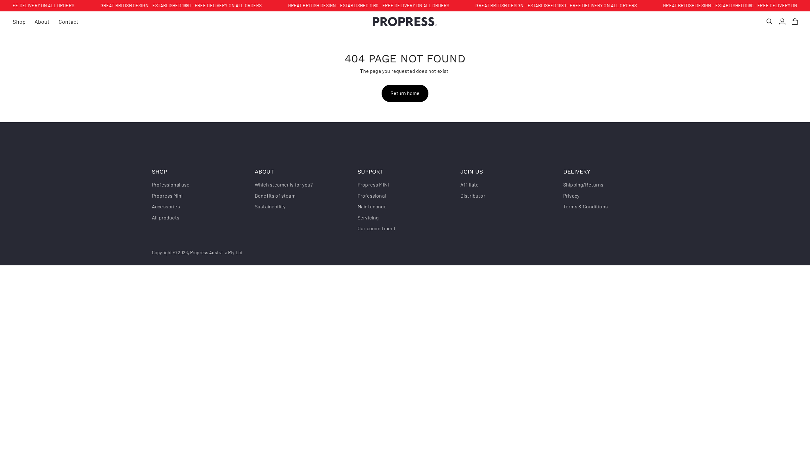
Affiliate (469, 184)
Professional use (171, 184)
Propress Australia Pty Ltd (216, 252)
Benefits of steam (275, 196)
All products (165, 217)
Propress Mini (167, 196)
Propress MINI (373, 184)
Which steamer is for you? (284, 184)
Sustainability (270, 206)
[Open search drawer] (769, 21)
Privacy (571, 196)
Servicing (368, 217)
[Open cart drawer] (794, 21)
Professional (372, 196)
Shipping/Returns (583, 184)
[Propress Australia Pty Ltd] (405, 21)
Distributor (472, 196)
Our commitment (377, 228)
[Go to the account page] (782, 21)
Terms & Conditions (585, 206)
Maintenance (372, 206)
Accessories (166, 206)
